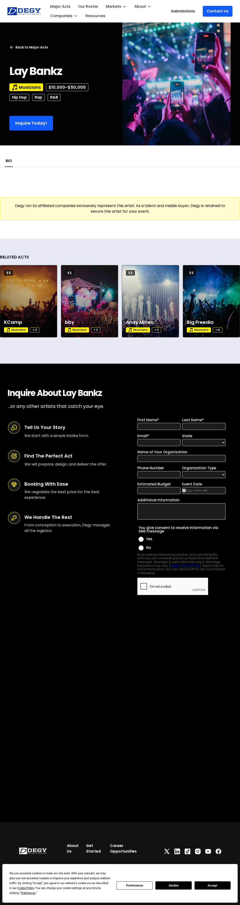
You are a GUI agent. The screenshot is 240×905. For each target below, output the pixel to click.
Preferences (134, 885)
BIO (9, 160)
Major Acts (60, 6)
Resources (95, 15)
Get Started (93, 848)
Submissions (183, 11)
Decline (174, 885)
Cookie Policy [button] (25, 888)
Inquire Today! (31, 123)
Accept (213, 885)
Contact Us (218, 11)
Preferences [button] (28, 893)
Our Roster (88, 6)
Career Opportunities (123, 848)
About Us (73, 848)
